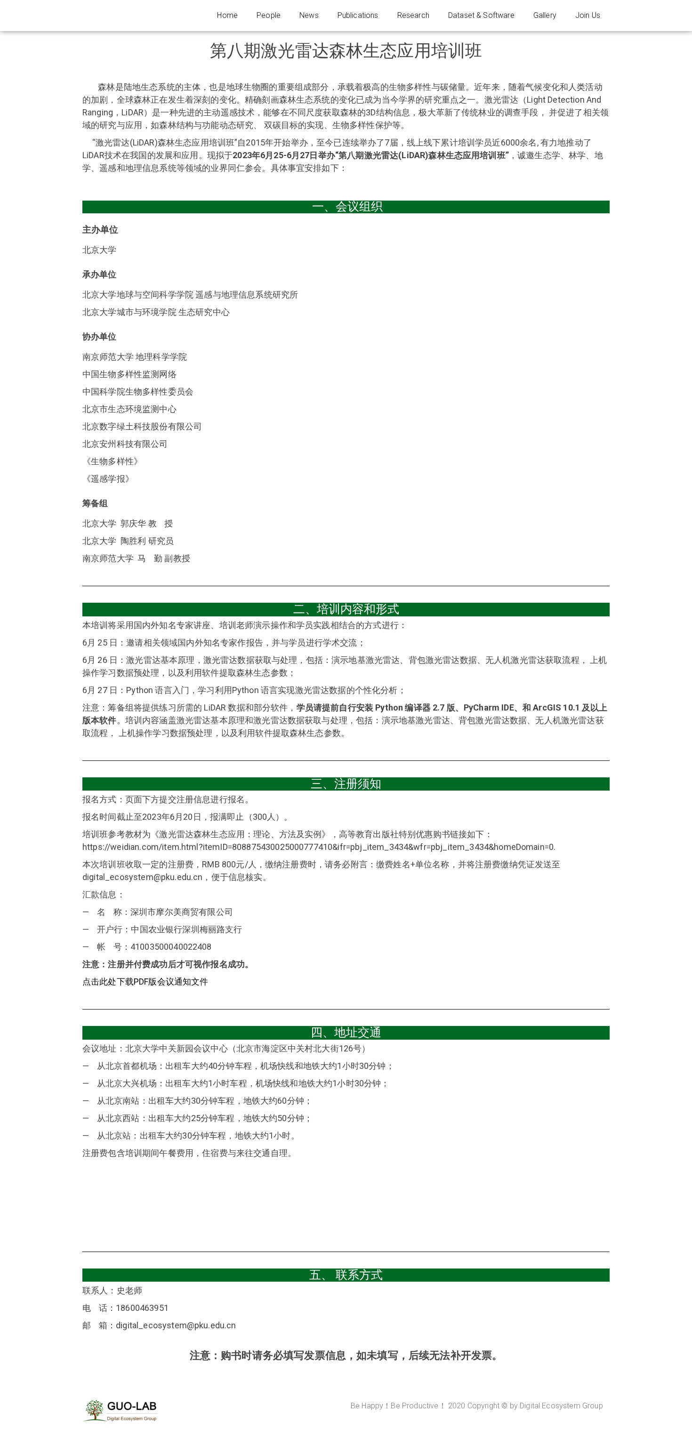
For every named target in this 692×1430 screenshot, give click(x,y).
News (309, 15)
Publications (358, 15)
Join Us (587, 15)
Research (413, 15)
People (269, 15)
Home (227, 15)
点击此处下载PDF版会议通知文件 (145, 981)
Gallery (544, 15)
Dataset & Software (481, 15)
